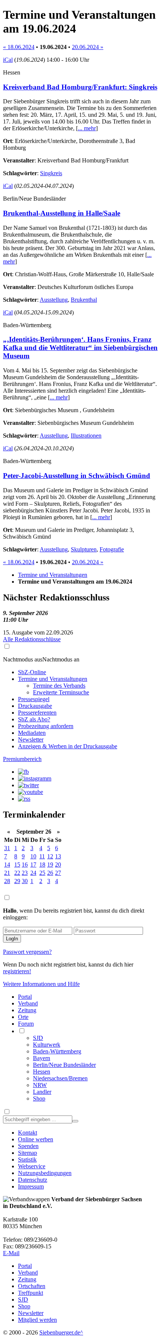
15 (17, 864)
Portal (25, 996)
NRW (40, 1085)
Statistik (27, 1159)
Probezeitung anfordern (45, 726)
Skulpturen (84, 549)
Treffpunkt (30, 1293)
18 (42, 864)
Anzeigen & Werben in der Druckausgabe (67, 746)
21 (7, 873)
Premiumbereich (22, 759)
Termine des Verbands (59, 685)
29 (17, 881)
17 (33, 864)
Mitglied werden (37, 1320)
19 (50, 864)
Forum (26, 1023)
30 (25, 881)
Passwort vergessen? (27, 952)
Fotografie (112, 549)
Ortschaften (31, 1286)
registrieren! (17, 971)
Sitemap (27, 1153)
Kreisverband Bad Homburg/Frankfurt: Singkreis (80, 87)
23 (25, 873)
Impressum (31, 1186)
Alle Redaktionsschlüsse (32, 639)
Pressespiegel (33, 699)
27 (58, 873)
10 (33, 856)
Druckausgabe (35, 706)
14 (7, 864)
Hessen (41, 1071)
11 (42, 856)
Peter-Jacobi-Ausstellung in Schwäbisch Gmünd (76, 476)
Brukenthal (84, 299)
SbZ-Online (32, 672)
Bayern (41, 1058)
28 (7, 881)
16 (25, 864)
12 (50, 856)
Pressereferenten (37, 712)
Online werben (35, 1139)
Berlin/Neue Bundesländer (64, 1065)
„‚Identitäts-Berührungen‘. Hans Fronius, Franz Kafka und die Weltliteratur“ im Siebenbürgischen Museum (80, 347)
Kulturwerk (46, 1044)
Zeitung (27, 1010)
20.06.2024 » (87, 47)
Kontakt (27, 1132)
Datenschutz (32, 1180)
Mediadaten (32, 733)
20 (58, 864)
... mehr (87, 128)
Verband (28, 1003)
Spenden (28, 1146)
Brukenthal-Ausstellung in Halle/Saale (61, 213)
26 (50, 873)
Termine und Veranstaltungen (52, 575)
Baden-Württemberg (57, 1051)
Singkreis (51, 173)
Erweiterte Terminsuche (61, 692)
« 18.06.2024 (18, 47)
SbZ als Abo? (34, 719)
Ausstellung (54, 299)
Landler (42, 1092)
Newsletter (30, 739)
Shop (39, 1098)
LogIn (12, 938)
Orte (23, 1017)
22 (17, 873)
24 (33, 873)
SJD (38, 1038)
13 (58, 856)
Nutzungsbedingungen (45, 1173)
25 (42, 873)
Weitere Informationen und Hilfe (41, 984)
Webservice (31, 1166)
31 (7, 848)
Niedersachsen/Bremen (60, 1078)
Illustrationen (86, 435)
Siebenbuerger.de (59, 1332)
